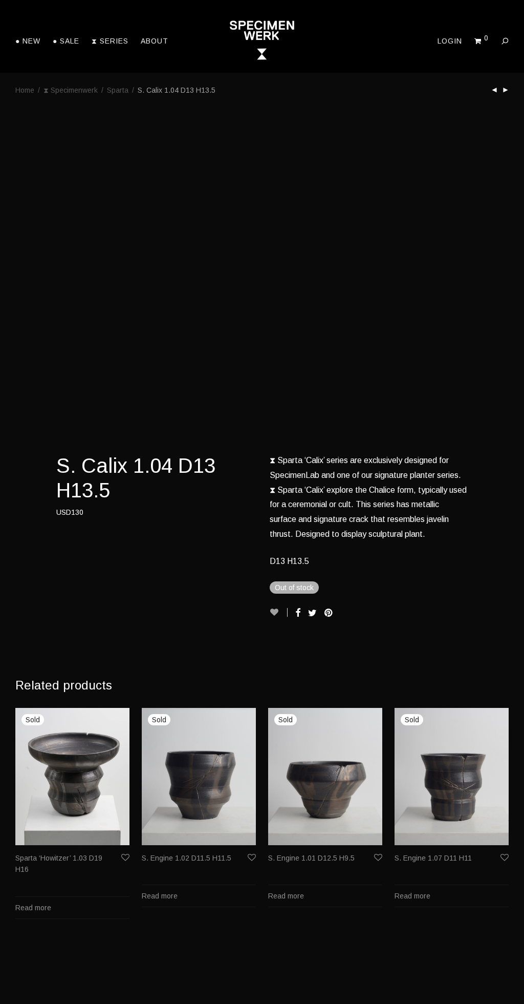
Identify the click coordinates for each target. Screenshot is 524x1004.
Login (450, 41)
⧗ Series (110, 41)
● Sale (66, 41)
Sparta (117, 90)
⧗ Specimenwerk (70, 90)
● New (27, 41)
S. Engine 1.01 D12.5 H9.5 (311, 858)
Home (24, 90)
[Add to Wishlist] (279, 612)
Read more (33, 908)
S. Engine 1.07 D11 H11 (433, 858)
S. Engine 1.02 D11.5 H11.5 (186, 858)
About (154, 41)
